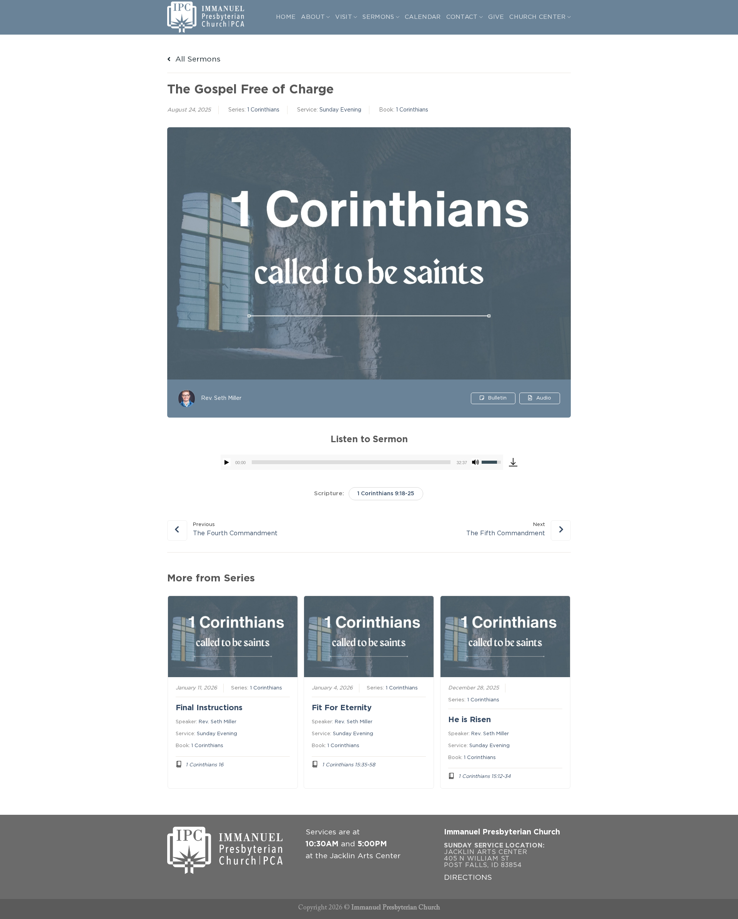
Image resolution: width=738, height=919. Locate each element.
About (313, 17)
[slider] (351, 462)
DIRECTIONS (468, 877)
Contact (462, 17)
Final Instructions (209, 707)
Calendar (422, 17)
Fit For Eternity (342, 707)
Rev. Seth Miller (221, 398)
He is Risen (469, 719)
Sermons (378, 17)
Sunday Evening (340, 110)
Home (286, 17)
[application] (362, 462)
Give (496, 17)
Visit (343, 17)
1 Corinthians (263, 110)
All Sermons (197, 59)
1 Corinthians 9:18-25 (385, 493)
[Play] (227, 462)
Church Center (537, 17)
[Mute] (475, 462)
